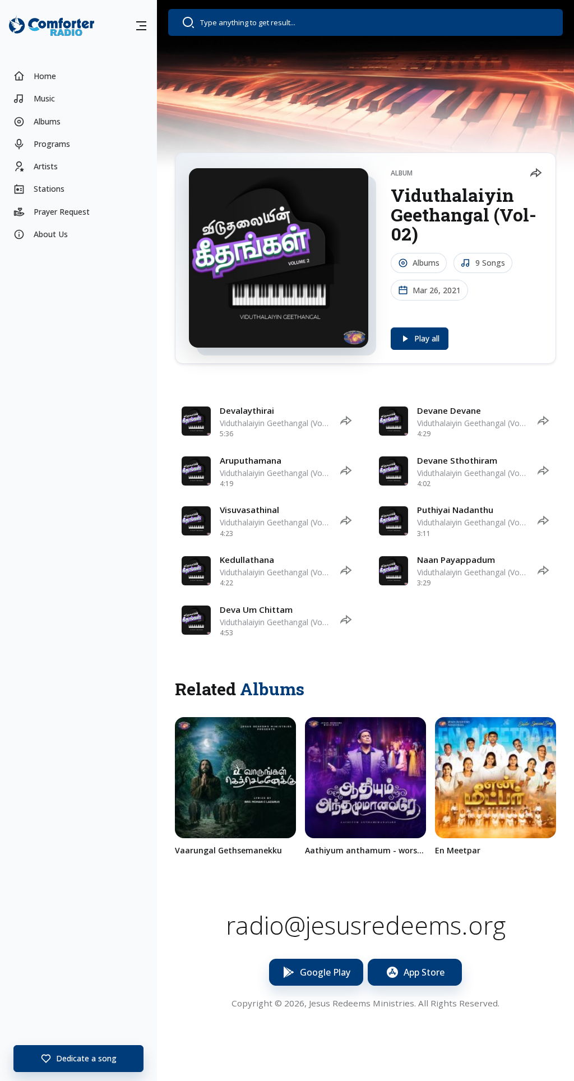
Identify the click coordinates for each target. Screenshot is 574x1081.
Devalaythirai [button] (247, 410)
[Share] (535, 173)
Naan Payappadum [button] (456, 559)
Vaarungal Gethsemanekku (228, 850)
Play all (426, 338)
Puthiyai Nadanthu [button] (455, 509)
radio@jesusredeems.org (366, 925)
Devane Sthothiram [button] (457, 460)
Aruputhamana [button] (250, 460)
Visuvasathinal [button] (249, 509)
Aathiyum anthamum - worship (365, 850)
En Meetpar (457, 850)
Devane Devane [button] (449, 410)
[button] (141, 26)
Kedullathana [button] (247, 559)
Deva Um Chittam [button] (256, 609)
